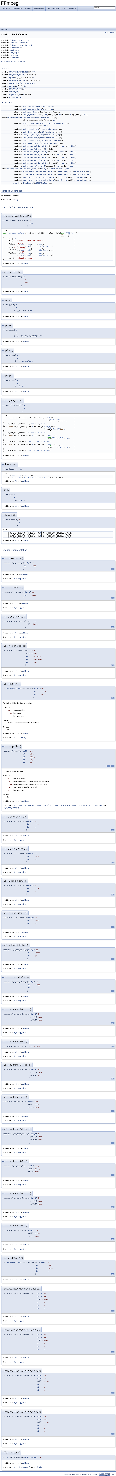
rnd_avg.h (14, 53)
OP (23, 75)
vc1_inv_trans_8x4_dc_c (32, 152)
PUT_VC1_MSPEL (15, 89)
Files (63, 8)
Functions (112, 32)
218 (16, 868)
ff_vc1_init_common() (22, 1467)
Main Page (6, 8)
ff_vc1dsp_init (28, 183)
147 (16, 733)
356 (16, 1116)
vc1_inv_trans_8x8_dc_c (32, 146)
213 (16, 836)
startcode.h (15, 58)
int (47, 106)
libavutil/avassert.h (19, 40)
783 (16, 481)
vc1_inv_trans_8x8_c (31, 149)
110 (16, 671)
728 (16, 316)
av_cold (16, 183)
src (44, 106)
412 (16, 1148)
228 (16, 932)
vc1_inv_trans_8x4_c (31, 155)
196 (16, 801)
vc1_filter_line (28, 118)
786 (16, 1317)
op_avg (12, 80)
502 (16, 1245)
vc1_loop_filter (29, 123)
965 (16, 540)
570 (16, 1280)
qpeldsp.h (14, 50)
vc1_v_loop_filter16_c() (76, 805)
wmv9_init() (38, 1467)
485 (16, 1213)
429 (16, 1180)
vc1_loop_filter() (20, 738)
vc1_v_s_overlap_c (30, 112)
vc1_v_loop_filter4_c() (94, 805)
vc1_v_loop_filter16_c (31, 140)
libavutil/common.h (18, 43)
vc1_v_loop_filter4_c (31, 129)
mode (63, 169)
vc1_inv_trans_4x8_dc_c (32, 157)
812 (16, 1358)
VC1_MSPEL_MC (15, 75)
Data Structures (52, 8)
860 (16, 1440)
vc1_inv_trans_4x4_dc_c (32, 163)
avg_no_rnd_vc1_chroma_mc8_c (35, 177)
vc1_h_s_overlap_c (30, 115)
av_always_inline (13, 118)
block (73, 146)
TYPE (33, 72)
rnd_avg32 (28, 83)
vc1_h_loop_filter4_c (31, 132)
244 (16, 1029)
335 (16, 1084)
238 (16, 996)
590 (16, 291)
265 (16, 1052)
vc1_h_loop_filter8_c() (58, 805)
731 (16, 392)
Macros (107, 32)
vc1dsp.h (14, 55)
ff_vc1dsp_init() (20, 579)
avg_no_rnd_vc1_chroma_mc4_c (35, 180)
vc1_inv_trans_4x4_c (31, 166)
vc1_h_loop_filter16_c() (22, 805)
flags (85, 115)
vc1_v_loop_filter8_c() (11, 808)
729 (16, 342)
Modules (28, 8)
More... (55, 120)
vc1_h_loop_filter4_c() (40, 805)
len (63, 123)
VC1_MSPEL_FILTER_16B (18, 72)
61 (15, 604)
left (46, 115)
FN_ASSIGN (13, 97)
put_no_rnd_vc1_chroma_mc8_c (35, 172)
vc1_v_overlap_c (29, 106)
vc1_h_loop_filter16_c (31, 143)
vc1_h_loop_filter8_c (31, 138)
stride (50, 106)
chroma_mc (13, 92)
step (49, 123)
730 (16, 367)
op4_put (12, 86)
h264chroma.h (15, 48)
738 (16, 455)
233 (16, 964)
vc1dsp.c (16, 200)
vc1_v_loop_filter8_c (31, 135)
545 (16, 263)
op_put (11, 78)
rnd (65, 421)
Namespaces (38, 8)
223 (16, 900)
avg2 (11, 95)
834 (16, 1399)
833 (16, 506)
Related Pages (18, 8)
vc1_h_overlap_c (29, 109)
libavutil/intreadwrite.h (21, 45)
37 (15, 574)
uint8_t (39, 106)
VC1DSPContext (41, 183)
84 (15, 633)
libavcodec (4, 29)
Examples (72, 8)
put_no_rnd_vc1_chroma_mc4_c (35, 174)
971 (16, 1463)
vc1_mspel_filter (29, 169)
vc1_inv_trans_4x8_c (31, 160)
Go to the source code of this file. (13, 62)
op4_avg (12, 83)
